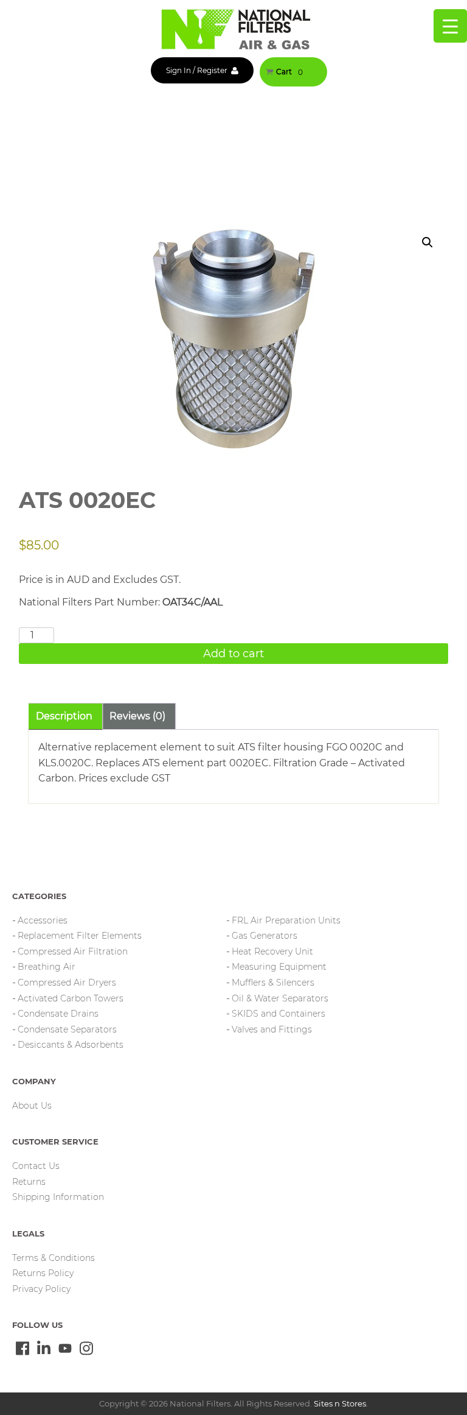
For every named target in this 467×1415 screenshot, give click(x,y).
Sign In (178, 70)
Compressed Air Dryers (67, 982)
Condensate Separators (67, 1029)
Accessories (42, 920)
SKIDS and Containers (278, 1013)
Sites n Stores (340, 1403)
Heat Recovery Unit (272, 951)
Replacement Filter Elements (80, 935)
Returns (29, 1181)
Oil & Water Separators (280, 998)
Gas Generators (264, 935)
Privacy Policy (41, 1288)
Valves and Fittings (272, 1029)
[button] (427, 242)
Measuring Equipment (279, 966)
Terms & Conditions (53, 1257)
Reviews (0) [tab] (137, 716)
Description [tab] (64, 716)
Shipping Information (58, 1196)
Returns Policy (43, 1273)
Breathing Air (46, 966)
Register (212, 70)
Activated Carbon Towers (70, 998)
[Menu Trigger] (450, 26)
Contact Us (36, 1165)
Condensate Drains (58, 1013)
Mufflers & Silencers (273, 982)
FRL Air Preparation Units (286, 920)
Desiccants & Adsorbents (70, 1044)
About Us (32, 1105)
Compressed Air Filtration (73, 951)
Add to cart (233, 653)
